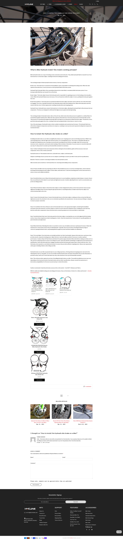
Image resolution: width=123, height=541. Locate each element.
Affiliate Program (43, 522)
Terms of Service (58, 520)
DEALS (75, 4)
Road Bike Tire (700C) (75, 517)
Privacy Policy (58, 513)
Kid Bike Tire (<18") (74, 521)
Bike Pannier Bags (90, 518)
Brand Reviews (42, 515)
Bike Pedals (88, 520)
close (26, 1)
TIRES (50, 4)
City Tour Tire (73, 519)
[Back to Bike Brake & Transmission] (61, 395)
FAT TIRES (42, 4)
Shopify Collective (43, 524)
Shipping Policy (58, 518)
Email (64, 457)
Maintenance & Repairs (91, 524)
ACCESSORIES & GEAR (60, 4)
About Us (41, 511)
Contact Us (41, 513)
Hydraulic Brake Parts (90, 515)
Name (32, 457)
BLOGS (81, 4)
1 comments (88, 386)
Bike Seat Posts (89, 513)
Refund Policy (58, 515)
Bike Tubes (88, 511)
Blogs (40, 520)
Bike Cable (88, 522)
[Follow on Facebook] (87, 529)
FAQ (56, 511)
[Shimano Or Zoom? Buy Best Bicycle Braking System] (68, 395)
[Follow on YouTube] (92, 529)
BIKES (70, 4)
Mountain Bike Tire (74, 515)
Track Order (42, 518)
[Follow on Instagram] (89, 529)
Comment (33, 463)
